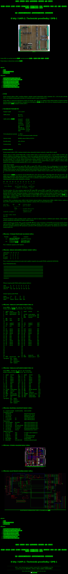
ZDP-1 (42, 58)
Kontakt (50, 1)
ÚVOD (17, 1)
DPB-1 (35, 58)
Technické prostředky (24, 13)
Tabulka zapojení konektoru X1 (11, 81)
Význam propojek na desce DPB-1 (11, 78)
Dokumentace (49, 13)
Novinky (22, 1)
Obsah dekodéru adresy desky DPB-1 (12, 79)
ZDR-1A (47, 58)
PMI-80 (13, 6)
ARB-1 (38, 102)
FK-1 (59, 6)
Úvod (4, 70)
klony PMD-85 (25, 6)
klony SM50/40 (34, 6)
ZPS (16, 13)
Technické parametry (8, 71)
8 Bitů (27, 1)
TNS (56, 6)
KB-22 (12, 103)
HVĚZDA (64, 6)
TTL (46, 1)
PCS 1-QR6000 (34, 7)
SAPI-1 (3, 6)
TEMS (41, 7)
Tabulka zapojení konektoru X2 (11, 82)
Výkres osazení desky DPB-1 (10, 85)
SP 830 (27, 7)
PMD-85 (18, 6)
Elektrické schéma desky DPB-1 (11, 87)
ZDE (49, 510)
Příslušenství (33, 1)
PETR (40, 6)
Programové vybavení (38, 13)
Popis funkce (6, 73)
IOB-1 (38, 58)
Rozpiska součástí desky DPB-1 (11, 84)
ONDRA (8, 6)
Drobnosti (41, 1)
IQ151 (52, 6)
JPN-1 (18, 58)
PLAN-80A (46, 6)
